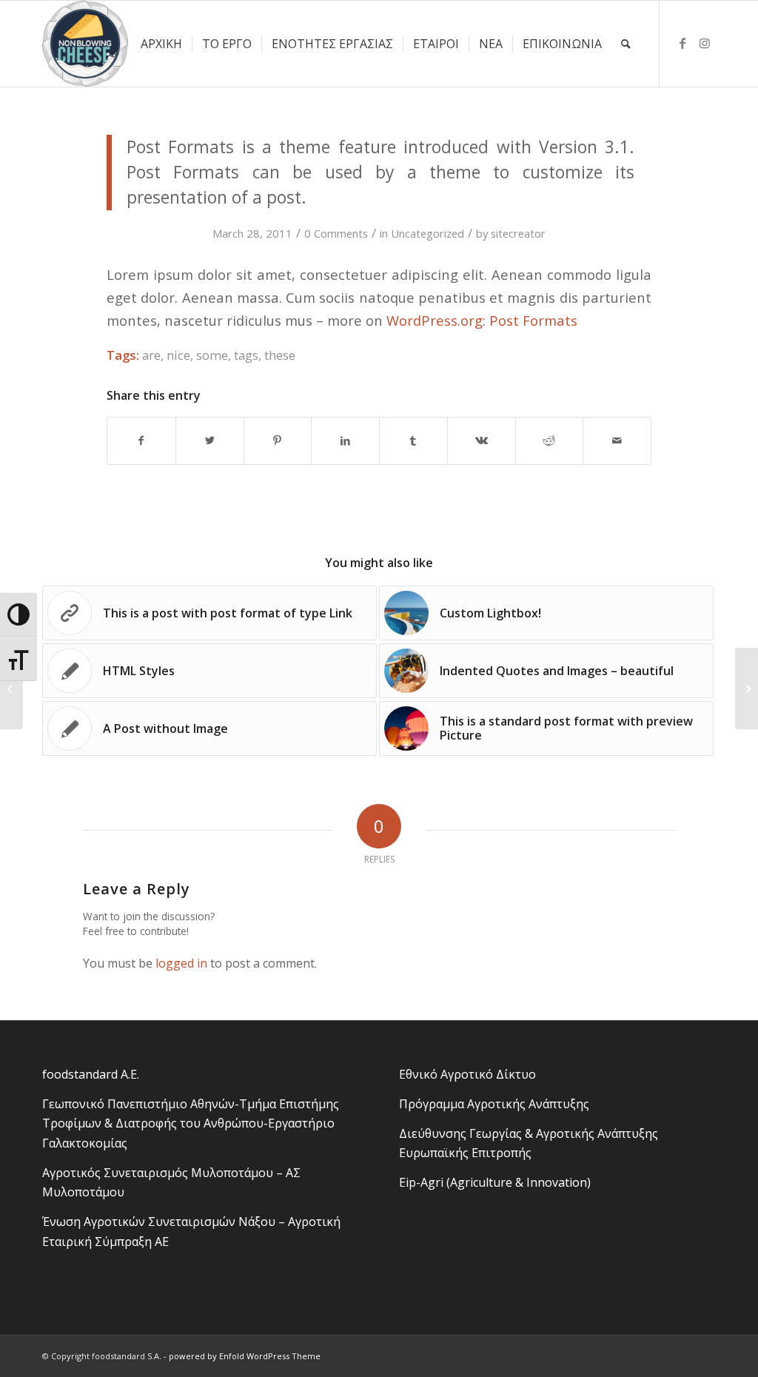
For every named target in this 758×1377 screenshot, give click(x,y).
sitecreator (518, 233)
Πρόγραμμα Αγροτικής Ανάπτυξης (494, 1104)
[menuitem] (161, 44)
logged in (181, 963)
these (279, 354)
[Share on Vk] (481, 440)
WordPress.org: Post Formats (481, 320)
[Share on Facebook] (141, 440)
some (212, 354)
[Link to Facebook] (682, 43)
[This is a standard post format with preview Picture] (746, 688)
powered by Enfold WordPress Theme (245, 1355)
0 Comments (336, 233)
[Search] (625, 44)
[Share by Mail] (617, 440)
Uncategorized (427, 233)
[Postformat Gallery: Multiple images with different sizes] (11, 688)
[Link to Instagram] (705, 43)
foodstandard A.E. (90, 1074)
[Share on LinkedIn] (345, 440)
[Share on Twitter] (210, 440)
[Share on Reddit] (549, 440)
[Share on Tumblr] (413, 440)
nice (178, 354)
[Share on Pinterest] (278, 440)
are (151, 354)
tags (246, 354)
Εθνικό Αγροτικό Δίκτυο (467, 1074)
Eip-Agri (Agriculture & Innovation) (495, 1182)
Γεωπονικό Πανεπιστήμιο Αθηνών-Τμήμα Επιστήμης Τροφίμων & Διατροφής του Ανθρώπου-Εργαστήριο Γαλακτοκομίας (190, 1123)
